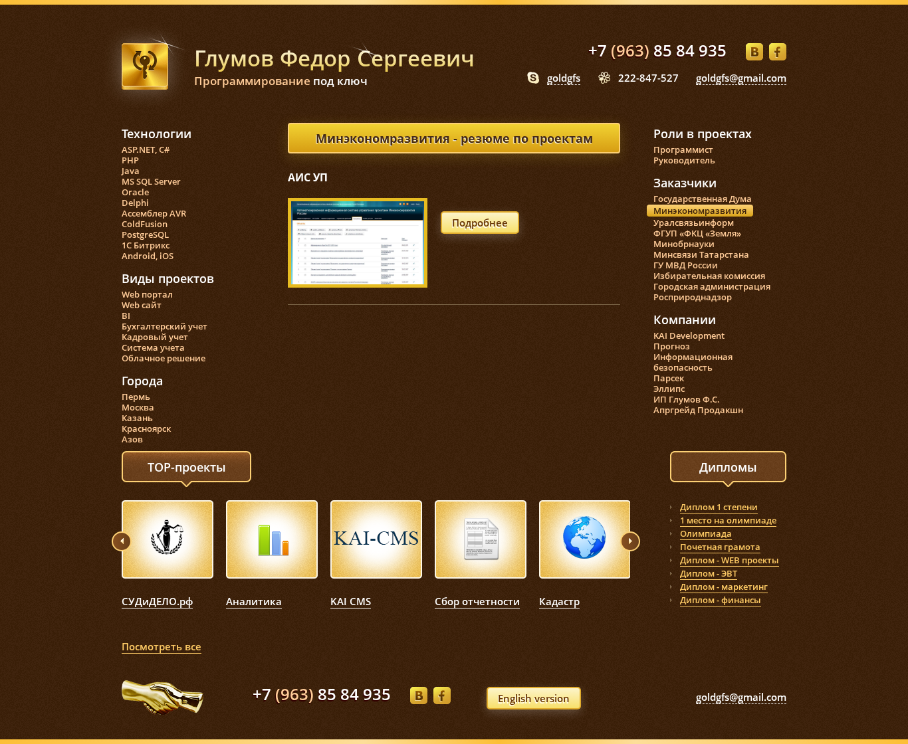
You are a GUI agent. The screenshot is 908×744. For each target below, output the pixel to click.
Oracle (135, 192)
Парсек (668, 378)
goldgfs (563, 77)
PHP (130, 160)
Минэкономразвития (699, 211)
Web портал (147, 294)
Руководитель (684, 160)
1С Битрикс (146, 245)
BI (126, 316)
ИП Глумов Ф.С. (686, 399)
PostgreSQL (145, 234)
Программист (683, 149)
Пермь (136, 397)
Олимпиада (706, 533)
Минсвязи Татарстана (701, 254)
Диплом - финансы (720, 600)
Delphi (135, 203)
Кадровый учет (155, 337)
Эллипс (669, 389)
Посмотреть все (161, 646)
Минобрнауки (684, 244)
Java (131, 171)
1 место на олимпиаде (728, 520)
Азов (132, 439)
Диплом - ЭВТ (708, 573)
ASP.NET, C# (146, 149)
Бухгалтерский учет (164, 326)
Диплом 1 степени (719, 507)
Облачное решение (163, 358)
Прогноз (671, 346)
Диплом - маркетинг (724, 587)
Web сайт (142, 305)
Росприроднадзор (692, 297)
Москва (138, 407)
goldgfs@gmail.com (741, 77)
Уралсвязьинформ (693, 223)
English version (534, 698)
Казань (137, 418)
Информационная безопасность (693, 362)
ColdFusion (145, 224)
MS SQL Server (151, 181)
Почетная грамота (720, 547)
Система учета (153, 347)
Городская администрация (711, 286)
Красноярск (146, 428)
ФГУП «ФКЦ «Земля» (697, 233)
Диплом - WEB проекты (729, 560)
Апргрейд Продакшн (698, 410)
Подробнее (480, 222)
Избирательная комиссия (709, 276)
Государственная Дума (702, 199)
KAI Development (689, 335)
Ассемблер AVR (154, 213)
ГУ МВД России (685, 265)
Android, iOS (147, 256)
